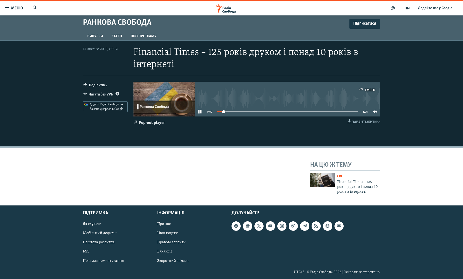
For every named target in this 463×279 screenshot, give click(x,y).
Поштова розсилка (99, 242)
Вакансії (164, 251)
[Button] (95, 86)
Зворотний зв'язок (173, 261)
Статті (117, 36)
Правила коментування (103, 261)
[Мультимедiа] (407, 8)
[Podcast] (327, 226)
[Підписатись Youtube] (270, 226)
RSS (86, 251)
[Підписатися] (339, 226)
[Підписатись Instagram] (281, 226)
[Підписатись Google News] (247, 226)
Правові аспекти (171, 242)
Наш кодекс (167, 233)
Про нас (164, 224)
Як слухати (92, 224)
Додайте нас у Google (435, 8)
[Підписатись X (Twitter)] (259, 226)
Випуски (95, 36)
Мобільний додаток (100, 233)
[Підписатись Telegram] (304, 226)
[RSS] (316, 226)
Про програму (144, 36)
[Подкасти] (393, 8)
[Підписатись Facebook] (236, 226)
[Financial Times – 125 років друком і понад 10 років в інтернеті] (322, 180)
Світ (340, 176)
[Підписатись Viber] (293, 226)
